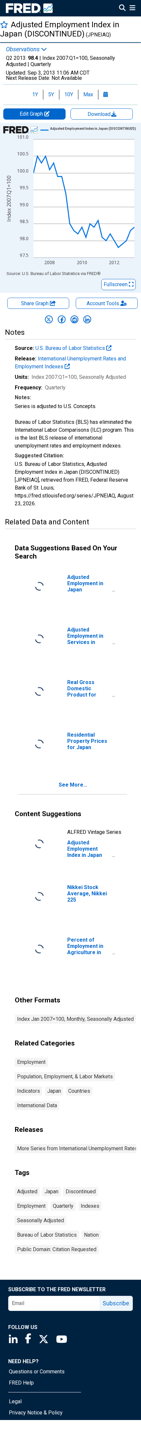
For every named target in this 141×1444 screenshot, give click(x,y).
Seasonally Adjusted (40, 1220)
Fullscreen (116, 284)
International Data (37, 1105)
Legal (15, 1401)
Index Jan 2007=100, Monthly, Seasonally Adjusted (75, 1019)
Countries (79, 1091)
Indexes (90, 1206)
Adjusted (27, 1191)
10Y (68, 94)
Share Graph (35, 303)
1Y (35, 94)
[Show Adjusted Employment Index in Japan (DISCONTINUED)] (93, 128)
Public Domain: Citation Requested (56, 1249)
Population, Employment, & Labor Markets (65, 1076)
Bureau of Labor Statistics (47, 1235)
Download (100, 114)
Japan (54, 1091)
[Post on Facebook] (62, 319)
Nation (91, 1235)
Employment (31, 1062)
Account (103, 303)
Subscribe (116, 1303)
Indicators (28, 1091)
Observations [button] (23, 49)
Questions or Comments (37, 1371)
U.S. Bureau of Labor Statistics (70, 348)
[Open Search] (122, 8)
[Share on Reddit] (74, 319)
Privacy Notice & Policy (36, 1413)
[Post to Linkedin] (87, 319)
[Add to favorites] (4, 24)
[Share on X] (49, 319)
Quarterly (63, 1206)
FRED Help (21, 1383)
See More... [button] (73, 785)
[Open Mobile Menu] (132, 8)
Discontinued (81, 1191)
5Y (51, 94)
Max (88, 94)
